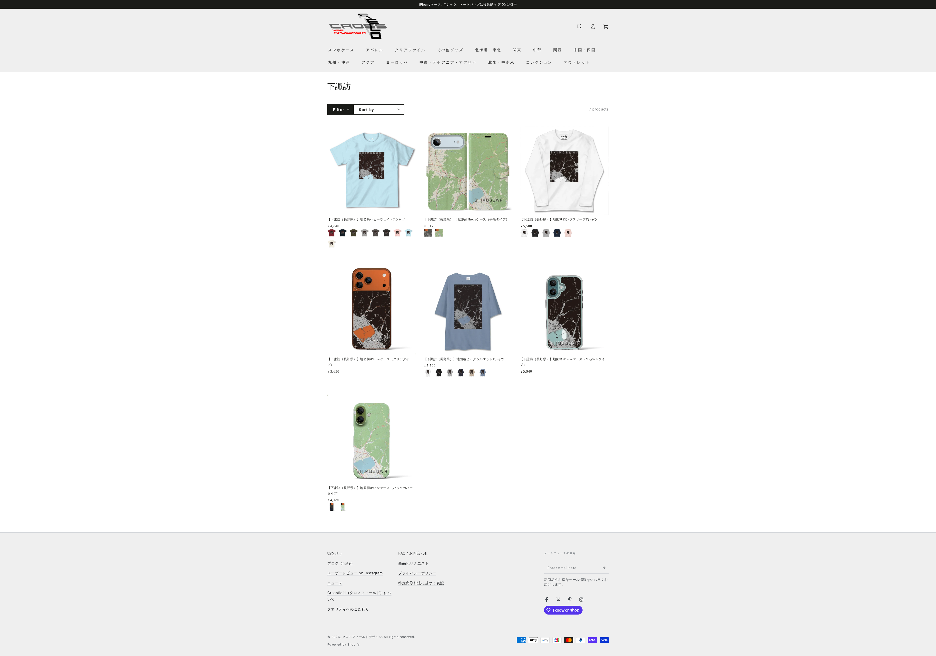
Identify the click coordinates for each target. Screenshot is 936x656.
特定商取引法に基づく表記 (421, 583)
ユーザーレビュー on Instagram (355, 573)
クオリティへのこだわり (348, 609)
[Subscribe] (606, 567)
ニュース (335, 583)
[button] (579, 26)
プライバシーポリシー (417, 573)
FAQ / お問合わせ (413, 553)
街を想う (335, 553)
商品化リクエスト (413, 563)
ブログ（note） (341, 563)
